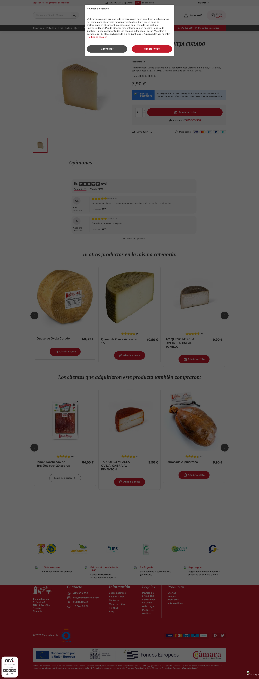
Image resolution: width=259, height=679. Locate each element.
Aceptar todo (152, 48)
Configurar (107, 48)
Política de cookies (97, 37)
